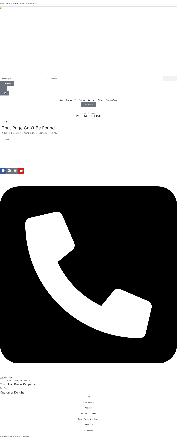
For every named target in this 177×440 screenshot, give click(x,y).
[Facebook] (3, 171)
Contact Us (88, 424)
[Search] (170, 78)
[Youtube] (21, 171)
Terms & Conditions (88, 413)
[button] (7, 83)
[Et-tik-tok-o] (15, 171)
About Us (88, 408)
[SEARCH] (173, 139)
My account (88, 430)
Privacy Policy (88, 402)
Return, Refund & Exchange (88, 419)
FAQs (88, 397)
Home (84, 113)
